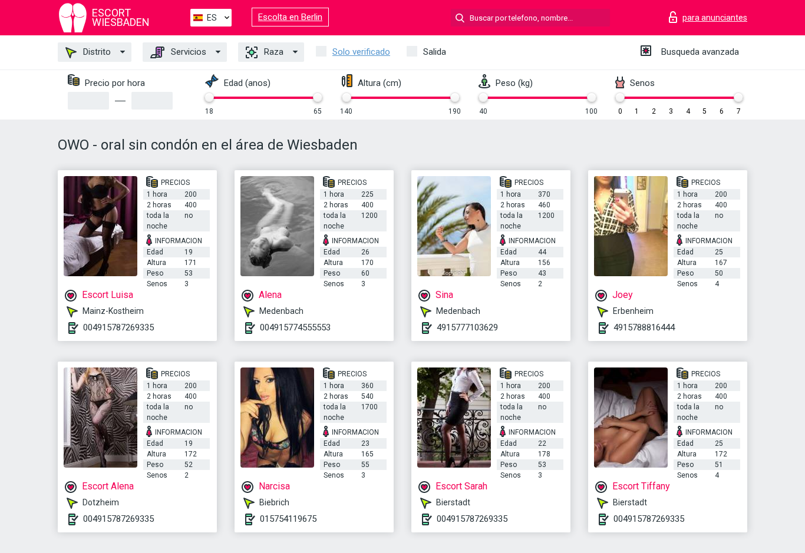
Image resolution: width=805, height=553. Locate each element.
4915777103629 (467, 327)
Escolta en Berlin (290, 17)
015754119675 (288, 519)
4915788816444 (644, 327)
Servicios (187, 52)
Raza (272, 52)
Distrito (96, 52)
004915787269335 (118, 327)
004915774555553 (295, 327)
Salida (434, 52)
